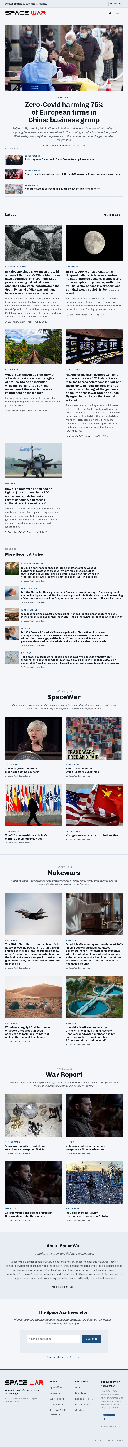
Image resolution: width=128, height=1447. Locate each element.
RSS (118, 1426)
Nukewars (56, 1392)
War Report (57, 1398)
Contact (80, 1410)
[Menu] (117, 13)
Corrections (82, 1404)
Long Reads (57, 1404)
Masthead (81, 1392)
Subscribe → (112, 1417)
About (78, 1387)
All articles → (113, 215)
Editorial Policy (84, 1398)
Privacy (98, 1440)
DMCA (120, 1440)
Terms (110, 1440)
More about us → (64, 1287)
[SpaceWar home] (25, 13)
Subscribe (115, 4)
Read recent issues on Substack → (64, 1357)
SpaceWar (56, 1387)
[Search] (110, 13)
